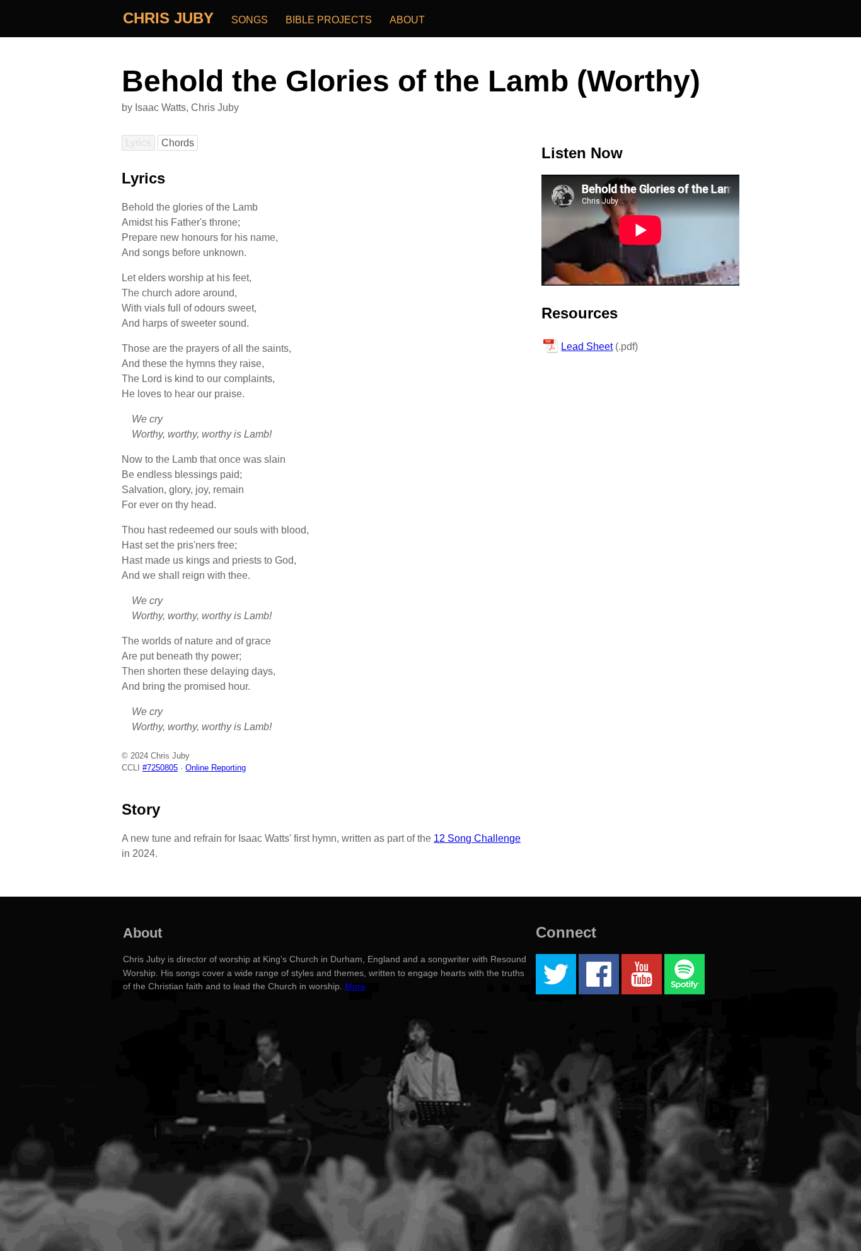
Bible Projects (329, 20)
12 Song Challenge (477, 838)
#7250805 (160, 767)
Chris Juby (168, 17)
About (407, 20)
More (355, 986)
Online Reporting (215, 767)
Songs (249, 20)
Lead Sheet (587, 346)
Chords (177, 142)
